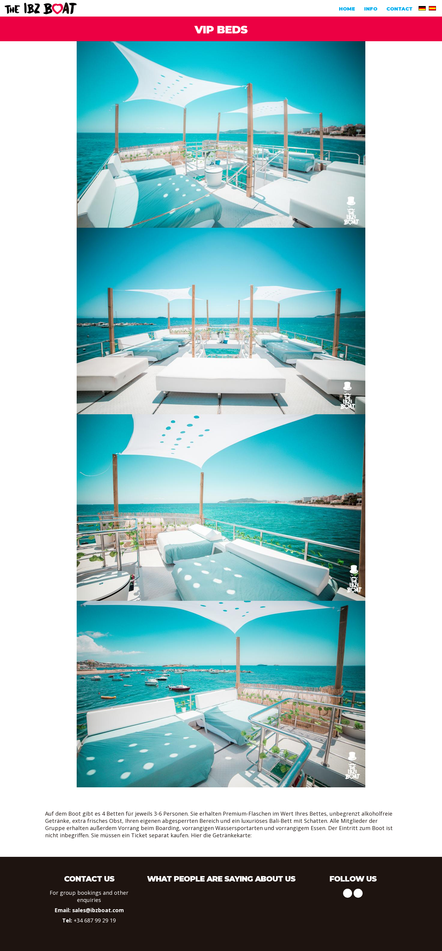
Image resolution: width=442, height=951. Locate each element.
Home (347, 9)
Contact (399, 9)
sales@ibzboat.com (98, 910)
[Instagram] (358, 893)
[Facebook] (347, 893)
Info (370, 9)
